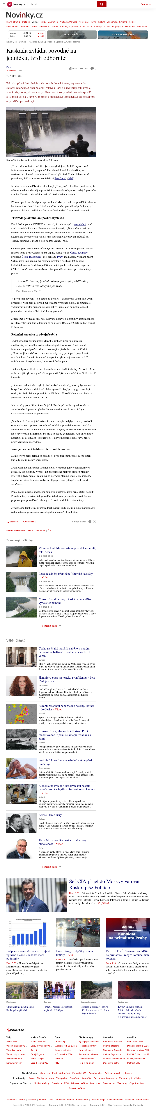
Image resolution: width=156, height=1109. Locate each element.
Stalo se (26, 22)
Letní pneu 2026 (135, 1041)
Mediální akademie (64, 1099)
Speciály (98, 26)
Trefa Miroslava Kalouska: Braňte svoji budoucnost (63, 842)
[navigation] (3, 4)
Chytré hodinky (136, 1083)
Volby (43, 22)
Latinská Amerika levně (114, 1058)
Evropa (42, 660)
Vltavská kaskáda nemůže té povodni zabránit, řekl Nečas (67, 550)
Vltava (30, 530)
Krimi (93, 22)
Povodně (40, 530)
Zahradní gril (125, 1078)
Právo (8, 66)
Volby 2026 (11, 1041)
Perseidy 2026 (79, 1073)
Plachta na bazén (45, 1078)
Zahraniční (53, 22)
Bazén (31, 1078)
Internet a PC (12, 26)
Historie (54, 26)
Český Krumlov (78, 252)
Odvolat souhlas (115, 1099)
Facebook (12, 1099)
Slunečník (74, 1078)
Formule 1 (60, 1058)
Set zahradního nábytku (105, 1078)
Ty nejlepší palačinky (89, 1041)
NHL (57, 1063)
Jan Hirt (34, 1050)
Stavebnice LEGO (60, 1083)
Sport (82, 26)
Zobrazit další (49, 625)
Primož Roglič (37, 1058)
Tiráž (50, 1099)
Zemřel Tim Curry (50, 815)
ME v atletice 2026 (64, 1054)
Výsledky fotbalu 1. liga (66, 1046)
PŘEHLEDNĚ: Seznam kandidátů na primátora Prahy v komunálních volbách (127, 954)
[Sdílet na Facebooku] (89, 521)
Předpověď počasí (61, 1073)
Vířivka (137, 1078)
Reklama (32, 1099)
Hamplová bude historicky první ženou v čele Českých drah (67, 679)
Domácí (35, 22)
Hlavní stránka (13, 22)
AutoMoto (25, 26)
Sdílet (86, 68)
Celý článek (104, 903)
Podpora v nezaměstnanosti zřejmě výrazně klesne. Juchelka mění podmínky (28, 954)
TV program (117, 26)
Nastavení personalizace (137, 1099)
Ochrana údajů (98, 1099)
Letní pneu (95, 1083)
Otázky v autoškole (136, 1058)
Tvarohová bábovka (88, 1054)
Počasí (106, 26)
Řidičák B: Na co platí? (138, 1054)
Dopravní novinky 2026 (138, 1050)
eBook (75, 68)
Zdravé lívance (86, 1050)
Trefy (41, 848)
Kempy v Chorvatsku (113, 1041)
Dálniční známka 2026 (138, 1046)
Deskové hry (109, 1083)
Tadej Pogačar (37, 1054)
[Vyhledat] (101, 4)
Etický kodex (82, 1099)
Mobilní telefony (41, 1083)
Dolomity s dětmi (111, 1063)
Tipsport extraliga (63, 1050)
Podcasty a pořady (69, 26)
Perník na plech (86, 1063)
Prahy (60, 256)
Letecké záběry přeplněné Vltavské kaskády (66, 573)
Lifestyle (123, 22)
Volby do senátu (14, 1058)
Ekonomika (112, 22)
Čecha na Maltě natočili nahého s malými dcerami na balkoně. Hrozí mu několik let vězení (64, 652)
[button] (51, 132)
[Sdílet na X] (94, 521)
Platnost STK (133, 1063)
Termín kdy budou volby (17, 1054)
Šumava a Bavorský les (114, 1050)
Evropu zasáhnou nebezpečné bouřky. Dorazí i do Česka (66, 707)
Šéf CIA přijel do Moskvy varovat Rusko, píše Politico (104, 884)
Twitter (22, 1099)
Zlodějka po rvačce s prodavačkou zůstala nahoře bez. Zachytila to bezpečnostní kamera (67, 787)
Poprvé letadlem (111, 1046)
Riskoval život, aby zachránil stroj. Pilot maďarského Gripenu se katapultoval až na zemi (65, 734)
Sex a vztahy (44, 768)
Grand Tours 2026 (39, 1063)
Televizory (122, 1083)
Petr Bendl (60, 178)
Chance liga (60, 1041)
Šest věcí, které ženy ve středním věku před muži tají (65, 762)
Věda (34, 26)
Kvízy (89, 26)
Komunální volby (14, 1063)
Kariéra (42, 1099)
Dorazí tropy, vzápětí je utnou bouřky (74, 953)
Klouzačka (86, 1078)
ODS (70, 178)
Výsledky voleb (13, 1050)
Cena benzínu (95, 1073)
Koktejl (132, 22)
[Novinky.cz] (24, 16)
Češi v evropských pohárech (118, 1073)
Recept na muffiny (87, 1046)
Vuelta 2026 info (38, 1041)
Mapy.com (45, 1073)
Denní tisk (130, 26)
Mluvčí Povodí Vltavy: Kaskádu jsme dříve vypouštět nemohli (65, 601)
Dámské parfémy (79, 1083)
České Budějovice (31, 256)
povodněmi (80, 224)
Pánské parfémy (77, 1088)
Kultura (101, 22)
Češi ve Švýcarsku (112, 1054)
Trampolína (61, 1078)
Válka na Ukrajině (68, 22)
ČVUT (51, 530)
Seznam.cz (146, 4)
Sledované (142, 26)
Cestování (44, 26)
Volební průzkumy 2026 (17, 1046)
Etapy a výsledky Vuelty (42, 1046)
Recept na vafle (86, 1058)
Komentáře (84, 22)
